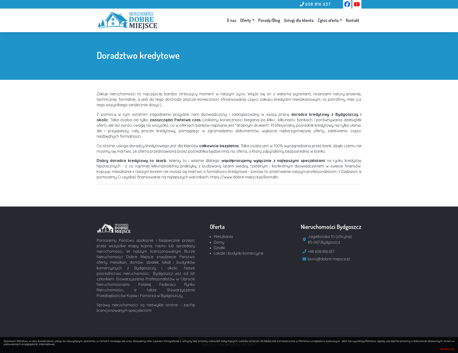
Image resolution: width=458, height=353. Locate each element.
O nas (231, 20)
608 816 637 (318, 4)
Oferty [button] (245, 20)
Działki (219, 247)
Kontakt (352, 20)
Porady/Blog (269, 20)
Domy (219, 242)
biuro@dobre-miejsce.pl (329, 259)
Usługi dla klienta (299, 20)
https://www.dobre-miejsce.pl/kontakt (244, 177)
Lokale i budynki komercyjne (238, 253)
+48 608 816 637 (321, 251)
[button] (330, 20)
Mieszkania (223, 236)
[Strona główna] (114, 228)
